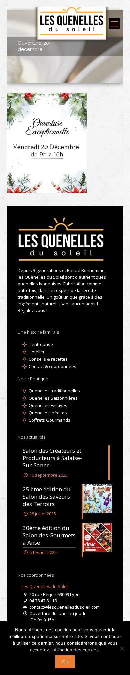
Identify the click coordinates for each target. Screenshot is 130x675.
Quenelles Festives (47, 405)
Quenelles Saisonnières (52, 398)
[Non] (121, 648)
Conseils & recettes (47, 359)
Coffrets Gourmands (49, 420)
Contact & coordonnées (52, 366)
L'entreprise (40, 344)
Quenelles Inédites (47, 413)
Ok (65, 662)
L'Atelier (36, 352)
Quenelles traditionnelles (54, 391)
